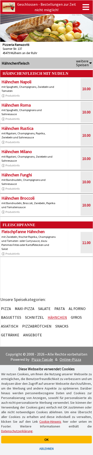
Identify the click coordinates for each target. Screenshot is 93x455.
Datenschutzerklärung (17, 431)
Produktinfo (12, 95)
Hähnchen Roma (16, 105)
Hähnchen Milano (16, 151)
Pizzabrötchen (37, 326)
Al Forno (77, 308)
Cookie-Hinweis (50, 421)
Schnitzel (34, 317)
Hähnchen (57, 317)
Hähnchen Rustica (17, 128)
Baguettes (11, 317)
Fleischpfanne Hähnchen (23, 231)
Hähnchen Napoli (16, 81)
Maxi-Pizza (24, 308)
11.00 (86, 242)
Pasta (59, 308)
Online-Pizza (70, 359)
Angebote (32, 335)
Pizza (6, 308)
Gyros (76, 317)
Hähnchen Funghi (16, 175)
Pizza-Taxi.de (42, 359)
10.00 (86, 88)
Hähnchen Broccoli (18, 198)
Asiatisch (9, 326)
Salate (44, 308)
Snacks (61, 326)
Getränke (10, 335)
